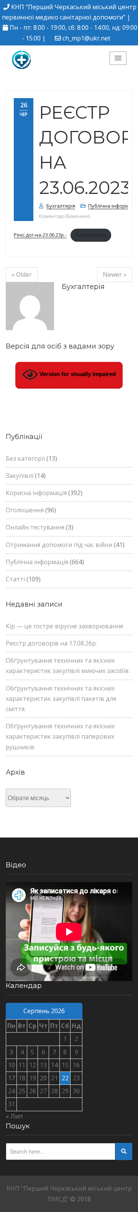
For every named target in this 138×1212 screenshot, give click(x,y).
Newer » (115, 274)
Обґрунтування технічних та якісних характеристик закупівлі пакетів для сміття (61, 698)
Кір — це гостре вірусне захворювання (64, 626)
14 (54, 1065)
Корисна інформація (36, 493)
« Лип (14, 1116)
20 (43, 1078)
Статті (15, 579)
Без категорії (25, 458)
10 (11, 1065)
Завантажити (90, 234)
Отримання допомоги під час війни (59, 545)
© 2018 (80, 1199)
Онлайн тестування (35, 527)
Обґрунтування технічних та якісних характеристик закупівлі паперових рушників (60, 736)
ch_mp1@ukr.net (86, 38)
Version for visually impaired (77, 374)
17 (11, 1078)
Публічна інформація (37, 562)
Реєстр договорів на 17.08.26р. (51, 643)
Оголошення (25, 510)
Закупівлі (19, 475)
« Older (22, 274)
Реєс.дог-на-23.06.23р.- (40, 234)
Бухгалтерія (60, 205)
